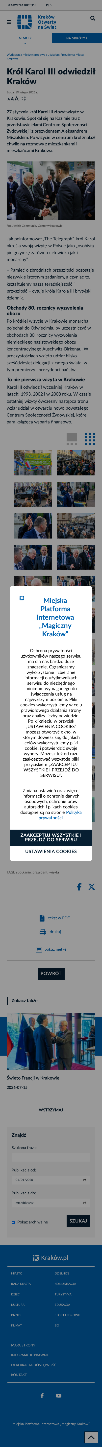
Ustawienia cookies (51, 852)
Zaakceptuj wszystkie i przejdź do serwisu (51, 837)
